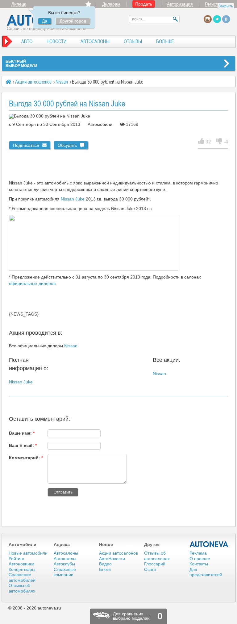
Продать (143, 4)
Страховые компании (65, 572)
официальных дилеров (32, 283)
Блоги (105, 569)
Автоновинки (21, 563)
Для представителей (205, 572)
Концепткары (22, 569)
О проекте (199, 558)
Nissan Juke (73, 198)
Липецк (18, 4)
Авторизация (180, 4)
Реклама (198, 553)
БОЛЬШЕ (165, 41)
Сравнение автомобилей (22, 577)
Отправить (63, 492)
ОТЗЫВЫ (133, 41)
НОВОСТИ (56, 41)
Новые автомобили (28, 553)
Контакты (198, 563)
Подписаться (26, 145)
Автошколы (65, 558)
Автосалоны (66, 553)
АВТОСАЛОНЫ (95, 41)
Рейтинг (16, 558)
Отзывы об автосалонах (157, 556)
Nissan (62, 81)
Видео (105, 563)
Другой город (73, 21)
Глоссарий (154, 563)
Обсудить (67, 145)
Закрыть (225, 6)
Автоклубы (64, 563)
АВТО (26, 41)
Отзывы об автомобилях (22, 588)
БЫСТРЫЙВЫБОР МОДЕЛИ (21, 63)
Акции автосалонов (33, 81)
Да (44, 21)
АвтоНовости (112, 558)
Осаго (150, 569)
